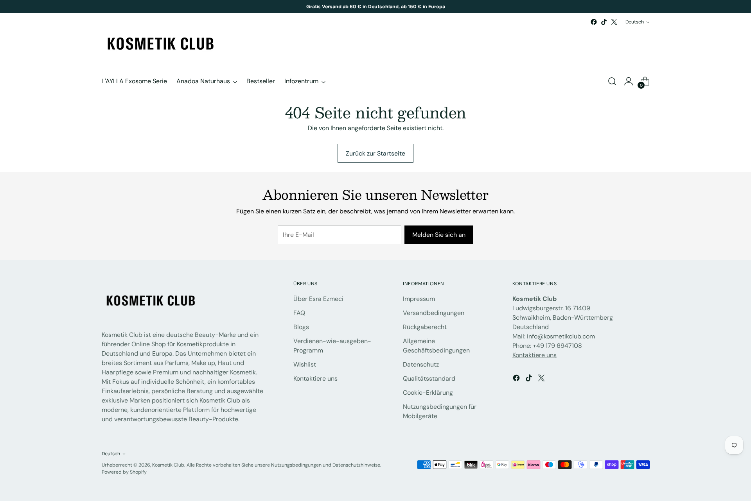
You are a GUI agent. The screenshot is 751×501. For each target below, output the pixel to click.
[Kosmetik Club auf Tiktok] (603, 21)
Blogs (301, 327)
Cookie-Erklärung (428, 392)
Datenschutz (421, 364)
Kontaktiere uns (315, 378)
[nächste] (464, 6)
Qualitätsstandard (429, 378)
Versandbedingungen (433, 313)
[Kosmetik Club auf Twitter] (614, 21)
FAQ (299, 313)
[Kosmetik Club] (160, 44)
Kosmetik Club (168, 465)
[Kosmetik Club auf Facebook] (593, 21)
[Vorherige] (287, 6)
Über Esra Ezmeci (318, 299)
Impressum (419, 299)
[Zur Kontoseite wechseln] (628, 81)
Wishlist (304, 364)
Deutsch (634, 22)
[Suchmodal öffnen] (612, 81)
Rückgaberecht (425, 327)
